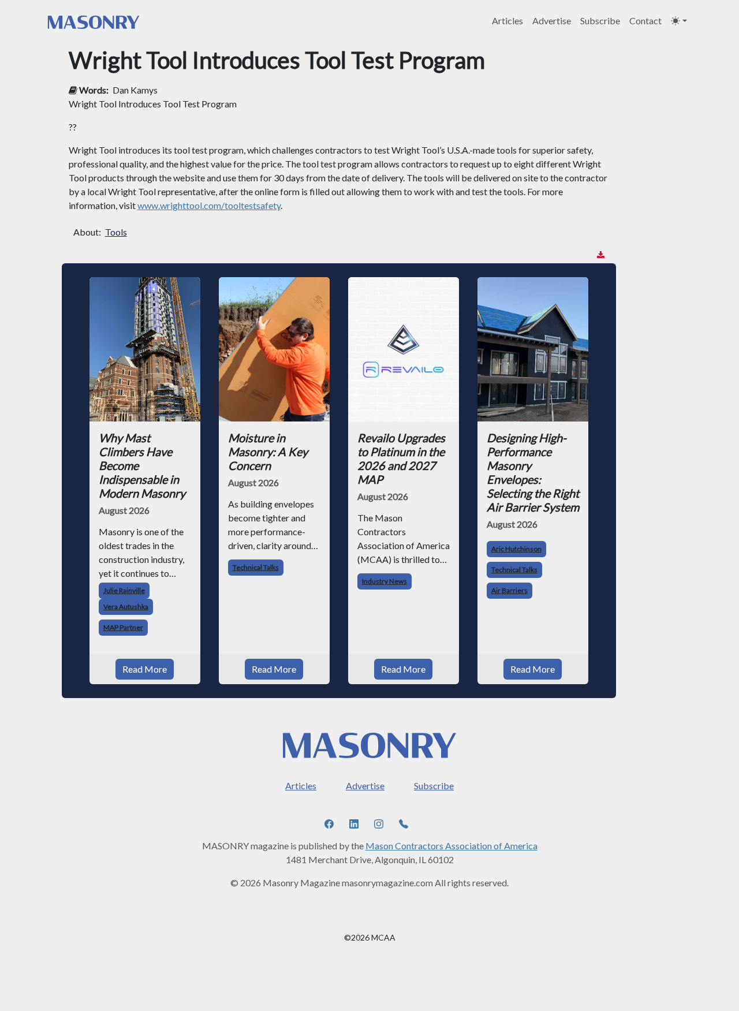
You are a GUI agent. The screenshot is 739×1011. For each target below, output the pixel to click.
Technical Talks (256, 567)
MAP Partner (123, 627)
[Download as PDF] (600, 255)
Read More (144, 668)
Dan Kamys (135, 89)
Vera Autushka (125, 606)
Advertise (551, 20)
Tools (116, 231)
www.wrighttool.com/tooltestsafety (209, 205)
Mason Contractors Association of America (451, 845)
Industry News (384, 581)
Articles (507, 20)
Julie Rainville (124, 590)
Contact (645, 20)
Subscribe (600, 20)
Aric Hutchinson (516, 548)
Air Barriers (509, 590)
